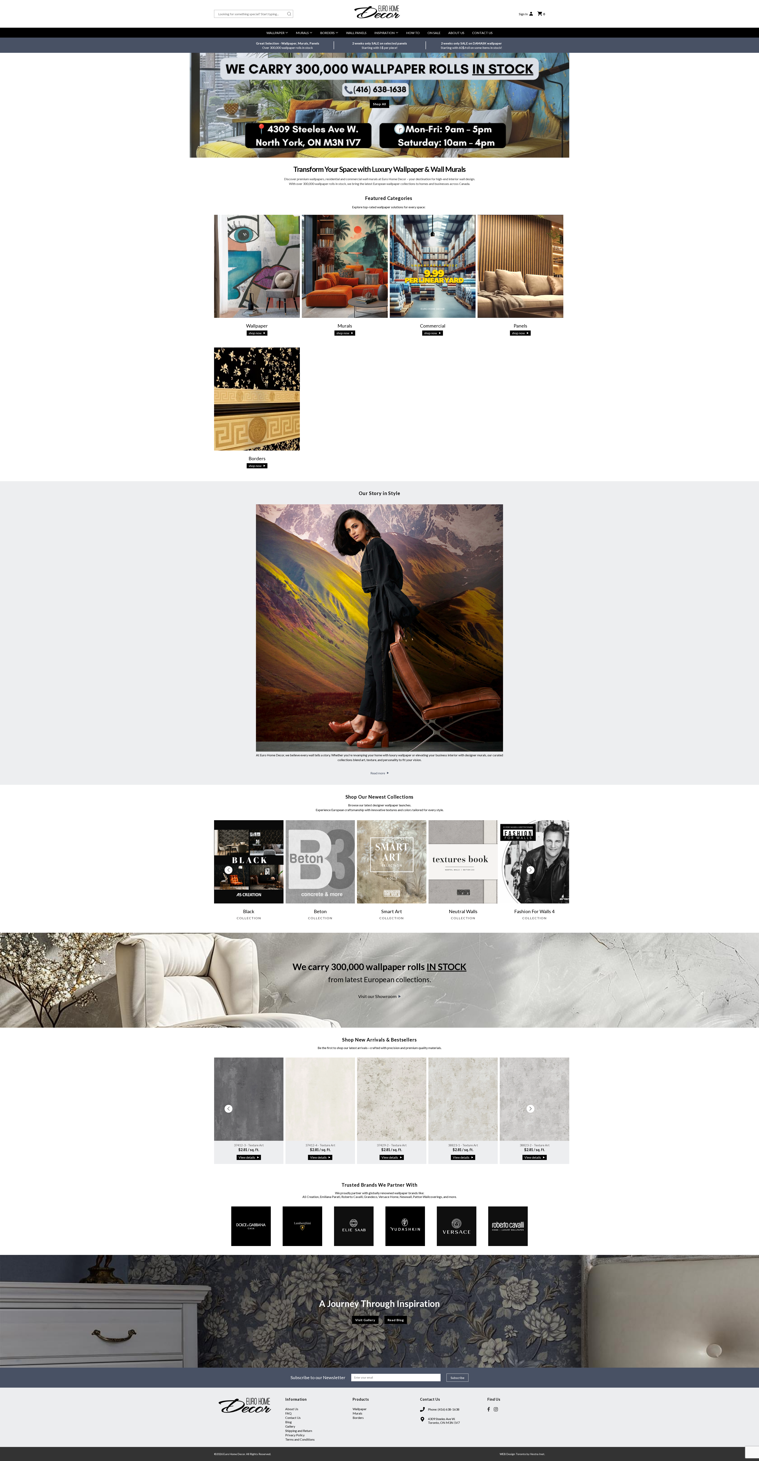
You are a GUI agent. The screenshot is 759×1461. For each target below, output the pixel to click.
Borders (327, 33)
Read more (377, 773)
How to (413, 33)
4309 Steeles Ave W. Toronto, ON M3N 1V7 (444, 1420)
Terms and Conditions (300, 1439)
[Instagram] (496, 1409)
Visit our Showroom (377, 996)
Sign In (523, 14)
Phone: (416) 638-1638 (443, 1409)
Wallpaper (275, 33)
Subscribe (457, 1378)
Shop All (379, 104)
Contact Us (482, 33)
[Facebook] (488, 1409)
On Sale (434, 33)
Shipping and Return (298, 1431)
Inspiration (384, 33)
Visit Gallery (365, 1320)
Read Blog (396, 1320)
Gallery (290, 1426)
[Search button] (289, 14)
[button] (530, 870)
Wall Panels (356, 33)
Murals (302, 33)
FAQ (288, 1413)
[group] (274, 872)
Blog (288, 1422)
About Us (456, 33)
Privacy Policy (295, 1435)
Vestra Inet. (537, 1454)
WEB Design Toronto (513, 1454)
